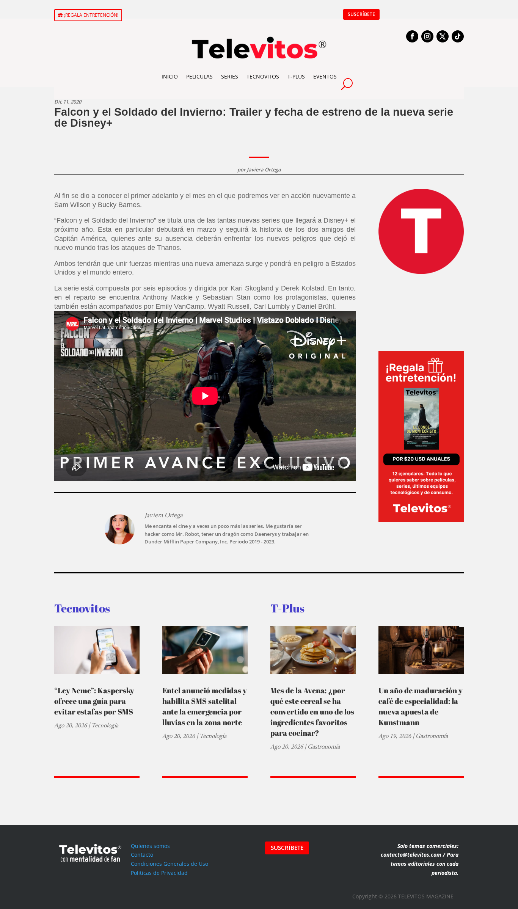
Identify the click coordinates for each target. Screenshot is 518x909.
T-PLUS (296, 76)
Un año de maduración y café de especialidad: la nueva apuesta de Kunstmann (420, 706)
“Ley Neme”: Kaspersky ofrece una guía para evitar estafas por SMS (94, 701)
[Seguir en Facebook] (412, 36)
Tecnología (104, 725)
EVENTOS (325, 76)
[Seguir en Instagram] (427, 36)
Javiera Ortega (264, 169)
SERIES (229, 76)
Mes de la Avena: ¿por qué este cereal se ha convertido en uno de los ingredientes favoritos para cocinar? (312, 711)
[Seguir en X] (442, 36)
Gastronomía (324, 746)
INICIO (170, 76)
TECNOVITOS (262, 76)
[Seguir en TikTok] (458, 36)
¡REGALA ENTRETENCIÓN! (91, 15)
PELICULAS (199, 76)
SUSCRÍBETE (361, 14)
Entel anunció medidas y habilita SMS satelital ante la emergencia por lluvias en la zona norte (204, 706)
